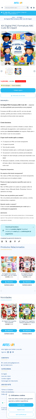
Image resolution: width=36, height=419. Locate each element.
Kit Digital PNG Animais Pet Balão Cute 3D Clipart (9, 274)
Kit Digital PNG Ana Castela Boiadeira (27, 274)
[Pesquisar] (27, 7)
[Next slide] (34, 71)
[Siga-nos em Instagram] (8, 352)
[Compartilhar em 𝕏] (6, 241)
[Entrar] (31, 7)
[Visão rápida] (15, 266)
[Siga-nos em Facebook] (10, 352)
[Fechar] (33, 226)
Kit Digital (19, 17)
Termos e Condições (7, 389)
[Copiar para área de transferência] (19, 241)
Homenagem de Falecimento (9, 381)
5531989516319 (7, 365)
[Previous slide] (2, 71)
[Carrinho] (34, 7)
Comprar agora (9, 285)
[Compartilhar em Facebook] (2, 241)
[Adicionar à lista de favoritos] (15, 262)
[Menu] (2, 7)
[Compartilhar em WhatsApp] (10, 241)
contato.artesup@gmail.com (11, 363)
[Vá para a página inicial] (18, 2)
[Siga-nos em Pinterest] (13, 352)
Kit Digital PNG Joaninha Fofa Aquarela (9, 321)
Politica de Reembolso (7, 392)
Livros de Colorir (6, 376)
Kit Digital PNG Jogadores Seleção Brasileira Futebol (27, 321)
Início (13, 17)
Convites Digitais (6, 378)
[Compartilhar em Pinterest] (14, 241)
